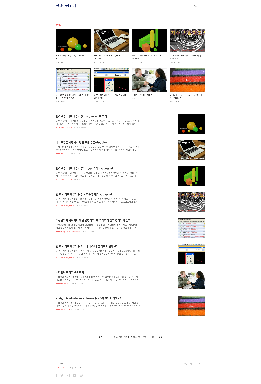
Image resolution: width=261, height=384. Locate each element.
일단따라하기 (66, 6)
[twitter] (61, 376)
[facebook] (56, 376)
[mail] (81, 376)
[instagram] (68, 376)
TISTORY (59, 363)
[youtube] (74, 376)
